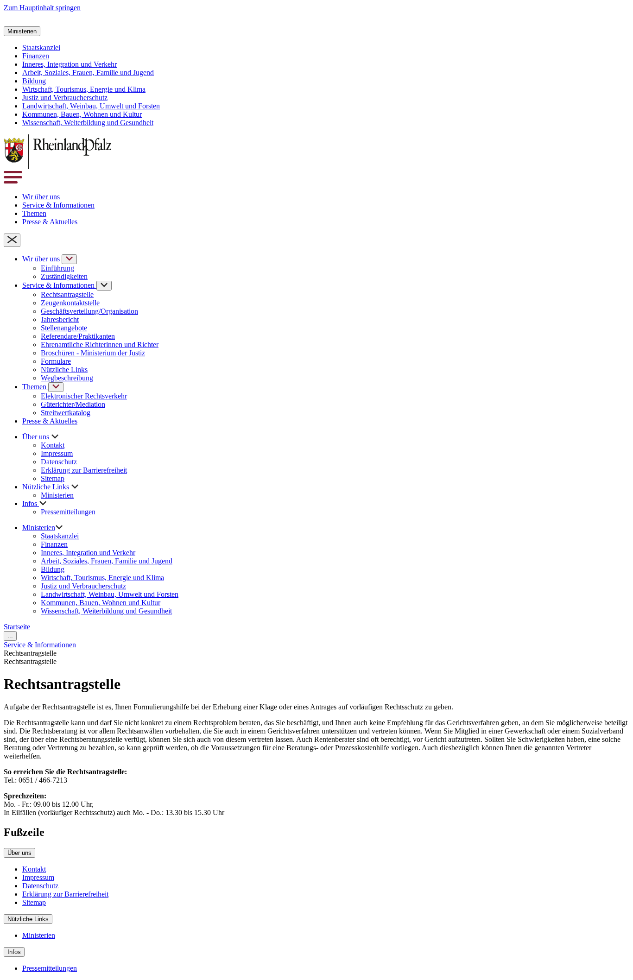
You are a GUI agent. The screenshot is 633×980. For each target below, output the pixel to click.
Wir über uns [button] (41, 197)
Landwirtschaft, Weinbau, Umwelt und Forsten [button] (91, 106)
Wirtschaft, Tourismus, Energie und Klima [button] (84, 89)
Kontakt (52, 445)
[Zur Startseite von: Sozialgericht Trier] (57, 167)
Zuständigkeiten (64, 276)
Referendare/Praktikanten (78, 336)
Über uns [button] (36, 437)
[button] (13, 22)
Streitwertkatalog (65, 413)
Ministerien (57, 495)
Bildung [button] (34, 81)
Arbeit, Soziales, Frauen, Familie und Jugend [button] (88, 72)
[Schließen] (12, 240)
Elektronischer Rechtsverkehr (84, 396)
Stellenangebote (64, 328)
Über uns (19, 852)
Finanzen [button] (35, 56)
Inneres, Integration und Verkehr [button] (69, 64)
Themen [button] (34, 213)
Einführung (57, 268)
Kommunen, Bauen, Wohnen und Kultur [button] (82, 114)
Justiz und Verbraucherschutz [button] (65, 97)
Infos (14, 951)
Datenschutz (59, 462)
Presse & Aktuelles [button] (49, 222)
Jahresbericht (60, 319)
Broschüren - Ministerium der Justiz (93, 353)
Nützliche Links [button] (46, 487)
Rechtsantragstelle (67, 294)
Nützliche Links (64, 369)
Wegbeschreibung (67, 378)
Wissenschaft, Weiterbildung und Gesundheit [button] (87, 122)
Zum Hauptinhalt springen (42, 8)
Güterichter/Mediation (73, 404)
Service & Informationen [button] (58, 205)
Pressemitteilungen (68, 512)
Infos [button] (30, 503)
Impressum (57, 453)
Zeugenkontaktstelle (70, 303)
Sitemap (52, 478)
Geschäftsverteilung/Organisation (89, 311)
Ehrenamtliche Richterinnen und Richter (99, 344)
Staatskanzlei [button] (41, 47)
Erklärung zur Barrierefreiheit (84, 470)
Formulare (56, 361)
